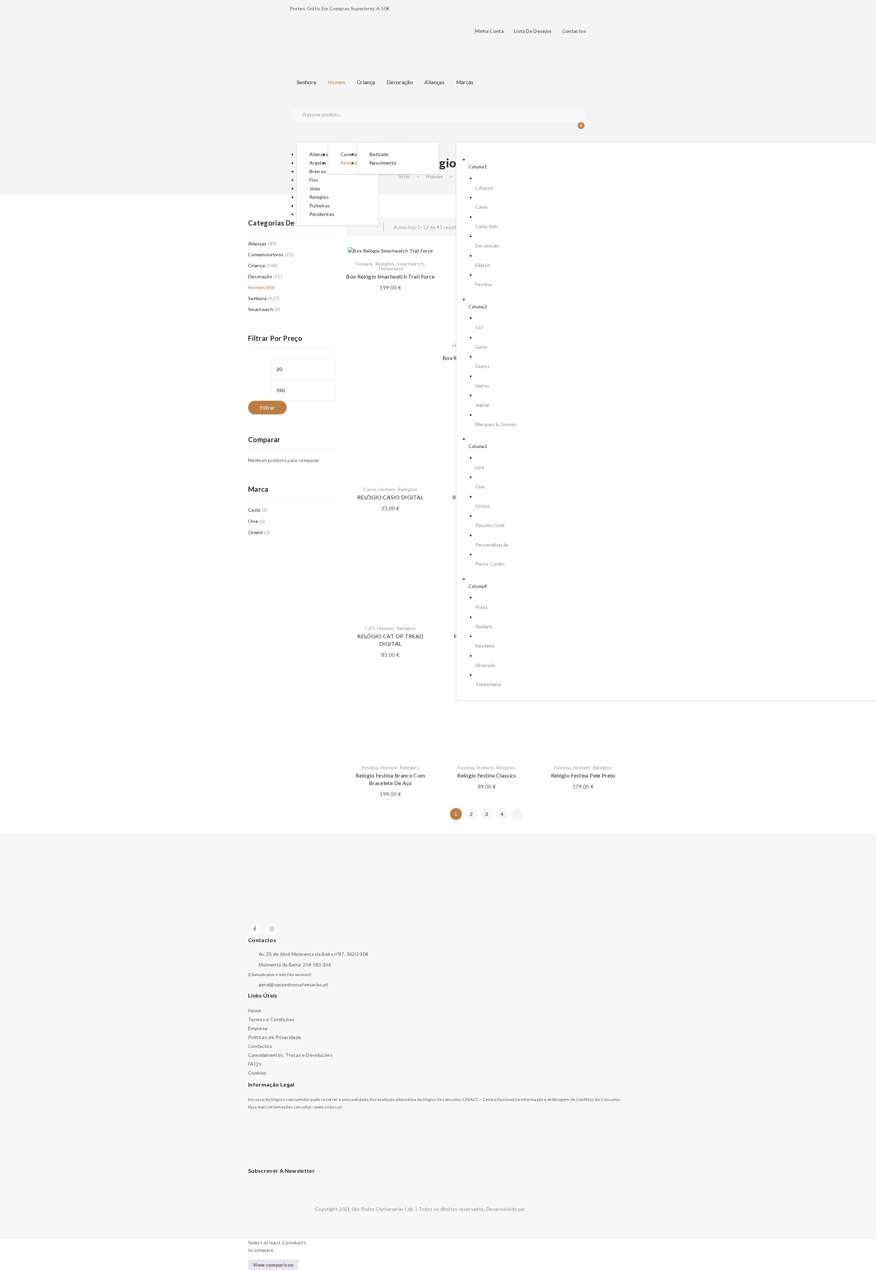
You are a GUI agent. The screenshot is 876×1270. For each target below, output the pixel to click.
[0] (576, 129)
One (253, 521)
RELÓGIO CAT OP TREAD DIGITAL (390, 640)
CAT (370, 628)
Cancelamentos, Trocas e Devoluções (290, 1055)
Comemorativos (266, 254)
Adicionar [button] (390, 461)
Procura (296, 114)
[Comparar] (421, 421)
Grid (355, 227)
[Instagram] (272, 929)
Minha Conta (489, 31)
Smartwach (260, 309)
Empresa (257, 1028)
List (369, 227)
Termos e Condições (271, 1019)
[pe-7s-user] (563, 130)
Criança (256, 265)
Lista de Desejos (533, 31)
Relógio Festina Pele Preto (583, 775)
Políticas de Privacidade (274, 1037)
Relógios (385, 264)
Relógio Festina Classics (486, 775)
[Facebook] (255, 929)
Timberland (390, 268)
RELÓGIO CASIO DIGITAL (390, 497)
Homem (434, 176)
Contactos (574, 31)
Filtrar (267, 407)
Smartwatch (410, 264)
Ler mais (390, 599)
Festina (370, 767)
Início (404, 176)
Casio (369, 489)
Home (254, 1010)
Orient (255, 532)
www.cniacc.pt (328, 1106)
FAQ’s (255, 1064)
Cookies (257, 1073)
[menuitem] (306, 82)
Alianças (257, 243)
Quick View (421, 438)
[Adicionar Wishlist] (421, 404)
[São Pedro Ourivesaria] (333, 52)
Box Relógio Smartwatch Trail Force (390, 276)
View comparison (273, 1265)
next (518, 814)
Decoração (260, 276)
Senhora (257, 298)
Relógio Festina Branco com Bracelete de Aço (390, 779)
